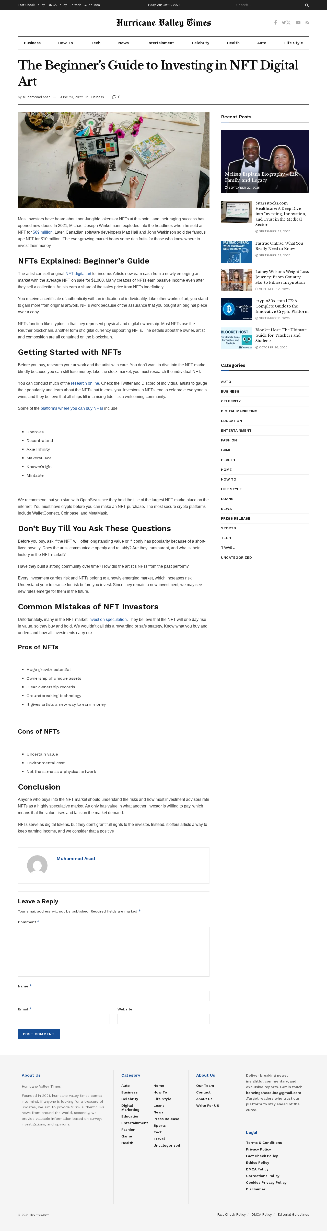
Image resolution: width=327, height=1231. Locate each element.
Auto (261, 43)
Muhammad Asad (37, 97)
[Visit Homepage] (163, 23)
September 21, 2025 (274, 289)
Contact (203, 1092)
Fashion (229, 440)
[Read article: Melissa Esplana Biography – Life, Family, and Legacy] (265, 161)
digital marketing (239, 411)
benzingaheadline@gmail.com (273, 1093)
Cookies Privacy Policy (266, 1182)
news (226, 509)
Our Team (205, 1086)
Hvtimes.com (40, 1214)
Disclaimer (255, 1189)
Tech (95, 43)
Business (32, 43)
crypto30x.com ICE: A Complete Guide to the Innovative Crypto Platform (282, 306)
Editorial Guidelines (85, 5)
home (226, 470)
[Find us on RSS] (307, 23)
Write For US (207, 1105)
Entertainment (160, 43)
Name (25, 986)
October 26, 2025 (272, 347)
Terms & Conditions (264, 1143)
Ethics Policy (257, 1162)
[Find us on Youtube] (298, 23)
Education (231, 421)
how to (228, 479)
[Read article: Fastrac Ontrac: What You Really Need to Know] (236, 252)
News (123, 43)
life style (231, 489)
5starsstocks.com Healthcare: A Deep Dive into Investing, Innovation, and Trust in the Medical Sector (280, 214)
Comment (29, 921)
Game (226, 450)
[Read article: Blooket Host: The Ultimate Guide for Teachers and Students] (236, 338)
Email (25, 1009)
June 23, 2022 (71, 97)
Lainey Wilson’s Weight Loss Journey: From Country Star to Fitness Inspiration (282, 277)
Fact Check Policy (31, 5)
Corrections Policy (262, 1176)
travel (228, 547)
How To (65, 43)
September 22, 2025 (243, 187)
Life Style (293, 43)
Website (125, 1009)
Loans (227, 499)
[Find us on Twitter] (286, 23)
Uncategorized (236, 557)
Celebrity (200, 43)
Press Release (235, 518)
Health (233, 43)
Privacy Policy (258, 1149)
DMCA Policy (57, 5)
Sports (228, 528)
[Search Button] (306, 5)
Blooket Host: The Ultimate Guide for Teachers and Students (281, 335)
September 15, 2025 (274, 318)
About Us (204, 1099)
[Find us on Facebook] (275, 23)
